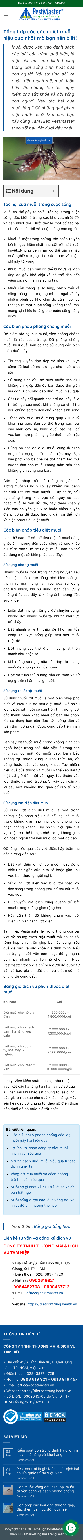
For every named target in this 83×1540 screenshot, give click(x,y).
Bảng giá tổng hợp (52, 1226)
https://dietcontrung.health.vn (52, 1304)
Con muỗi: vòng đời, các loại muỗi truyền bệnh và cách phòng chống (45, 1489)
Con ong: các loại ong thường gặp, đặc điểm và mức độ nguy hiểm (46, 1507)
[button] (6, 14)
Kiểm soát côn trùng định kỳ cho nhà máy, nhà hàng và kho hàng (48, 1452)
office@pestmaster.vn (44, 1293)
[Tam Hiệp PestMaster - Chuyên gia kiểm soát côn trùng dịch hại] (41, 14)
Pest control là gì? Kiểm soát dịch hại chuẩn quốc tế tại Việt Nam (48, 1471)
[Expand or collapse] (53, 191)
